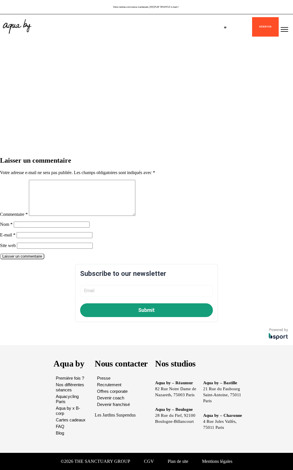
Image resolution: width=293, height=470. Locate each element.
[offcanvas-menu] (284, 29)
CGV (149, 461)
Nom (6, 224)
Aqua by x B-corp (68, 411)
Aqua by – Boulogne (174, 409)
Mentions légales (217, 461)
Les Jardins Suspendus (115, 415)
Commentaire (14, 214)
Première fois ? (70, 378)
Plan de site (178, 461)
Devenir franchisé (113, 404)
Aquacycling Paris (67, 399)
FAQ (60, 426)
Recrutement (109, 384)
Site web (8, 245)
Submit (146, 310)
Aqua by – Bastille (220, 383)
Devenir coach (110, 397)
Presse (103, 378)
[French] (246, 29)
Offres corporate (112, 391)
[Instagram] (258, 461)
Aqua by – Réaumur (174, 383)
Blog (60, 433)
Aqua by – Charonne (222, 415)
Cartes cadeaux (71, 419)
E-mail (7, 234)
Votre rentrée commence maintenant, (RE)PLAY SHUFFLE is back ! (146, 7)
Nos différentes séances (70, 387)
